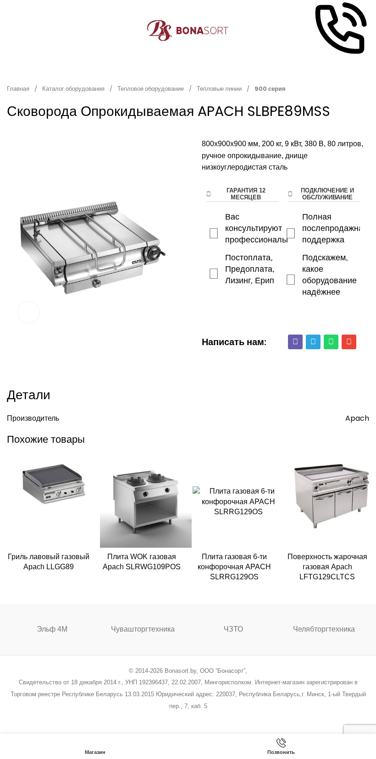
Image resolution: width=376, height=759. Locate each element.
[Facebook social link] (141, 718)
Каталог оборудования (74, 88)
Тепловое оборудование (151, 88)
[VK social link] (211, 718)
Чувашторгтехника (143, 629)
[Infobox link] (339, 30)
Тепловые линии (220, 88)
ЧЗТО (233, 629)
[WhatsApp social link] (199, 718)
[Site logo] (188, 30)
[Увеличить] (28, 312)
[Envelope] (349, 342)
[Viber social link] (234, 718)
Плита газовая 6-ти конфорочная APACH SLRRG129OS (234, 567)
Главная (19, 88)
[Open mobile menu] (10, 31)
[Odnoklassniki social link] (188, 718)
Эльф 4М (52, 629)
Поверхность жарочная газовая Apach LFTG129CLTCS (327, 567)
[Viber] (295, 342)
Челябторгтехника (324, 629)
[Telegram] (313, 342)
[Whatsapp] (331, 342)
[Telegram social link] (222, 718)
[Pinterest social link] (176, 718)
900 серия (270, 88)
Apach (357, 418)
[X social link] (153, 718)
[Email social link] (165, 718)
